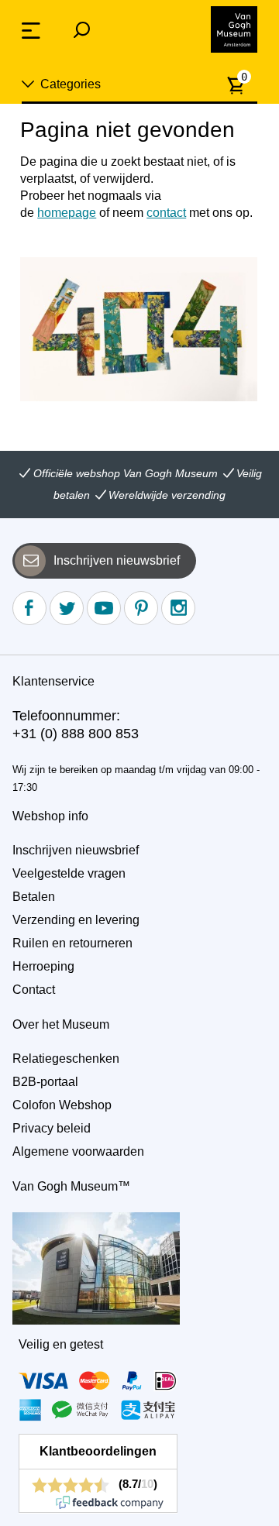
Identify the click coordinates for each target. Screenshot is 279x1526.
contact (166, 212)
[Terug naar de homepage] (234, 29)
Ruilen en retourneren (72, 943)
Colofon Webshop (62, 1105)
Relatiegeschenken (65, 1058)
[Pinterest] (141, 608)
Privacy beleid (51, 1128)
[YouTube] (104, 608)
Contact (33, 989)
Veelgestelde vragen (69, 873)
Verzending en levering (76, 919)
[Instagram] (178, 608)
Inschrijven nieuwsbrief (116, 560)
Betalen (33, 896)
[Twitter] (67, 608)
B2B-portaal (45, 1081)
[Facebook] (29, 608)
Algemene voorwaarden (78, 1151)
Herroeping (43, 966)
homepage (66, 212)
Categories (70, 84)
